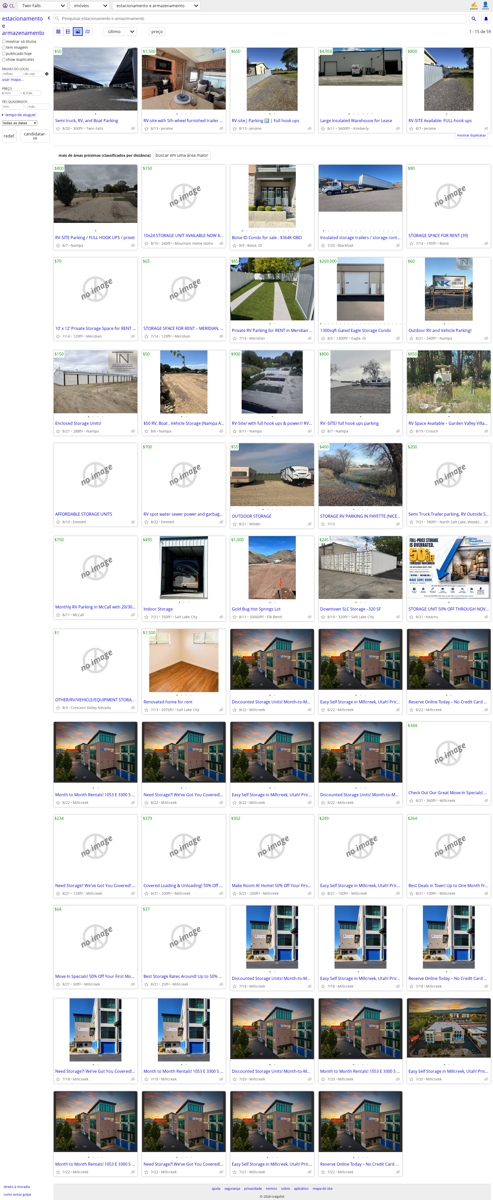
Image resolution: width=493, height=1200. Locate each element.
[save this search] (486, 18)
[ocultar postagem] (133, 128)
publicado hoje (19, 53)
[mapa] (87, 31)
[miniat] (68, 31)
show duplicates (20, 59)
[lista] (58, 31)
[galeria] (78, 31)
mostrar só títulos (21, 41)
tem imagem (17, 47)
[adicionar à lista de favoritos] (58, 128)
